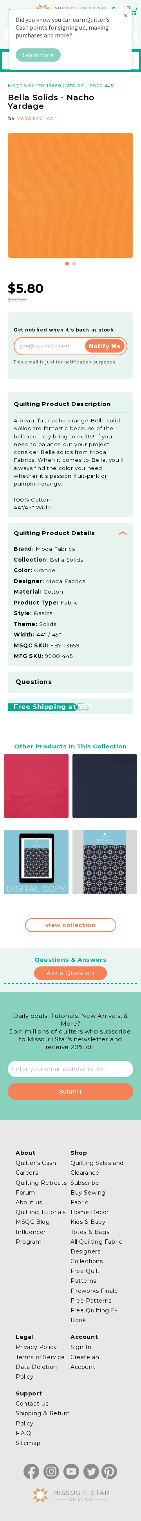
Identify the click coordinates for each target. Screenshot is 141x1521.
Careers (27, 1172)
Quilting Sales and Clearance (97, 1167)
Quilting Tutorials (41, 1212)
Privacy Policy (36, 1347)
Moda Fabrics (35, 118)
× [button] (126, 15)
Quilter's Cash (36, 1162)
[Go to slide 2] (74, 264)
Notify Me (105, 346)
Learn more (38, 55)
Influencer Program (31, 1236)
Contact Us (32, 1403)
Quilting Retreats (41, 1182)
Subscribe (84, 1182)
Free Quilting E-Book (94, 1315)
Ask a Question (70, 973)
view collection (70, 925)
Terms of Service (40, 1357)
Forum (25, 1192)
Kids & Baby (88, 1221)
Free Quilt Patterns (85, 1276)
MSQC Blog (33, 1221)
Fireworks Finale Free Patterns (94, 1295)
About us (29, 1202)
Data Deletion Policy (36, 1371)
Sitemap (28, 1443)
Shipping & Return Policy (43, 1418)
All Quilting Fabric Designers (96, 1246)
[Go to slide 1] (67, 264)
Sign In (80, 1347)
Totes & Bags (89, 1232)
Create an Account (84, 1362)
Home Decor (89, 1212)
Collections (86, 1261)
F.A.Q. (24, 1433)
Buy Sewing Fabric (88, 1197)
